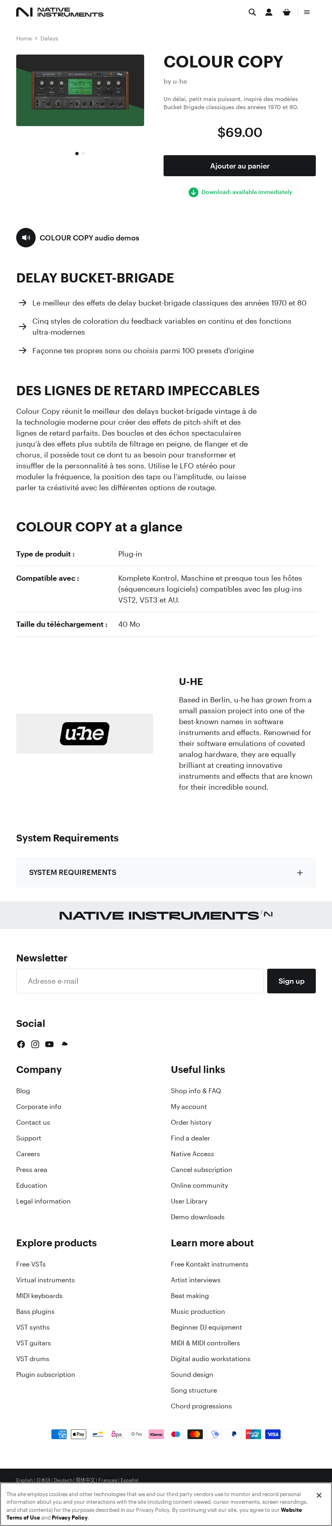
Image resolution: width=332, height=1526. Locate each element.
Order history (191, 1122)
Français (107, 1480)
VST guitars (33, 1343)
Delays (49, 38)
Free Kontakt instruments (210, 1264)
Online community (199, 1185)
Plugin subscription (45, 1374)
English (24, 1480)
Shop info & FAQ (196, 1091)
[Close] (319, 1495)
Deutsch (63, 1480)
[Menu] (307, 12)
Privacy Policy (69, 1517)
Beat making (190, 1295)
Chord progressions (201, 1406)
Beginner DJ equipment (206, 1327)
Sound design (192, 1374)
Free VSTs (31, 1264)
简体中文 (85, 1480)
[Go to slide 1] (77, 153)
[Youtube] (49, 1044)
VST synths (33, 1327)
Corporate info (39, 1106)
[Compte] (269, 12)
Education (31, 1185)
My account (189, 1106)
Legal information (43, 1201)
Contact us (33, 1122)
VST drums (32, 1358)
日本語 (43, 1480)
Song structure (194, 1390)
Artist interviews (196, 1280)
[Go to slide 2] (83, 153)
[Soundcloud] (64, 1044)
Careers (28, 1154)
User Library (189, 1201)
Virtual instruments (45, 1280)
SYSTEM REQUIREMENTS (72, 872)
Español (129, 1480)
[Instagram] (35, 1044)
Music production (198, 1311)
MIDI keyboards (39, 1295)
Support (28, 1138)
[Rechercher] (252, 12)
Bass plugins (35, 1311)
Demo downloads (198, 1217)
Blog (23, 1091)
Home (24, 38)
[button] (77, 237)
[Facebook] (21, 1044)
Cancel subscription (201, 1169)
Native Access (192, 1154)
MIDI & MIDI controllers (205, 1343)
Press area (31, 1169)
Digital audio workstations (211, 1358)
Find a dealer (190, 1138)
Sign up (291, 980)
